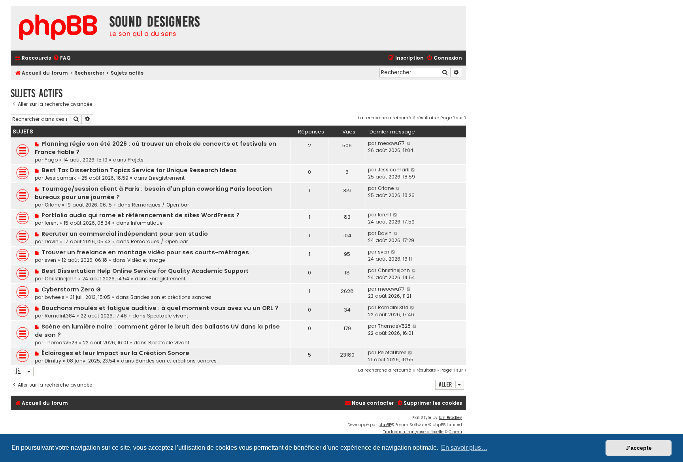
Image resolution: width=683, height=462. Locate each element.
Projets (135, 159)
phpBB (384, 425)
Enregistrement (167, 178)
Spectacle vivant (167, 315)
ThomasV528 (61, 342)
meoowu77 (391, 143)
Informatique (146, 223)
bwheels (54, 297)
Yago (51, 159)
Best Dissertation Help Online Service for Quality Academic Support (145, 271)
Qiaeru (455, 432)
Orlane (52, 204)
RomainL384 (60, 315)
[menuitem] (61, 58)
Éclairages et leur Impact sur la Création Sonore (115, 353)
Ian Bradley (450, 418)
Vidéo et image (146, 260)
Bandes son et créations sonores (170, 297)
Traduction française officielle (413, 432)
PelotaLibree (392, 352)
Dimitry (53, 360)
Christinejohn (61, 278)
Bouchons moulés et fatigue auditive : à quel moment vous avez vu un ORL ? (160, 308)
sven (50, 260)
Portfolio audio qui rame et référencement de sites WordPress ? (141, 215)
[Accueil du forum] (58, 28)
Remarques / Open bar (160, 204)
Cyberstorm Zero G (71, 289)
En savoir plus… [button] (464, 447)
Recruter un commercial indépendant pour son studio (125, 234)
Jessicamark (60, 178)
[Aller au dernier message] (408, 143)
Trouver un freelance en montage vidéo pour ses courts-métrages (145, 252)
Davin (51, 241)
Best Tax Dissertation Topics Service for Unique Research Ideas (139, 170)
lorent (51, 223)
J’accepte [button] (639, 448)
